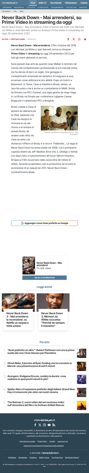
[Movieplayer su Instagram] (44, 424)
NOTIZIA (5, 39)
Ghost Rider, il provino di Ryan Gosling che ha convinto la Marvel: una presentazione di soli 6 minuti (39, 365)
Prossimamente (57, 7)
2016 (42, 268)
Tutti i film (31, 7)
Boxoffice (83, 7)
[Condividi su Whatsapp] (79, 39)
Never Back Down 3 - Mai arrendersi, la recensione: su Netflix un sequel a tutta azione (17, 319)
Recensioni (7, 7)
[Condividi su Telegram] (85, 39)
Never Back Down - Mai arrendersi (49, 264)
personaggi (71, 3)
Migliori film (19, 7)
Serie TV (42, 3)
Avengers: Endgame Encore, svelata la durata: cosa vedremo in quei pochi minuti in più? (36, 378)
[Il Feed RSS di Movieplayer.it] (53, 424)
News (21, 11)
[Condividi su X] (73, 39)
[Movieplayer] (44, 420)
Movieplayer (6, 11)
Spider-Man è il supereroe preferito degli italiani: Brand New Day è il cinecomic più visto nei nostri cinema (41, 391)
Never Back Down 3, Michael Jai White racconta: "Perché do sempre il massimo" (53, 319)
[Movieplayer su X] (40, 424)
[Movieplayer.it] (9, 3)
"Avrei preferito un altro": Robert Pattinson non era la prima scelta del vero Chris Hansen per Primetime (41, 352)
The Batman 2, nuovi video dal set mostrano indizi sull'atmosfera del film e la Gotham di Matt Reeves (35, 404)
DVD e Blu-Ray (71, 7)
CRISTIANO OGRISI (18, 39)
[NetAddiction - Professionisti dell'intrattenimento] (50, 453)
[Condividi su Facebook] (68, 39)
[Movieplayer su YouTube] (49, 424)
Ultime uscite (43, 7)
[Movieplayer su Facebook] (35, 424)
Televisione (55, 3)
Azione (48, 268)
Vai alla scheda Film (45, 278)
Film (33, 3)
